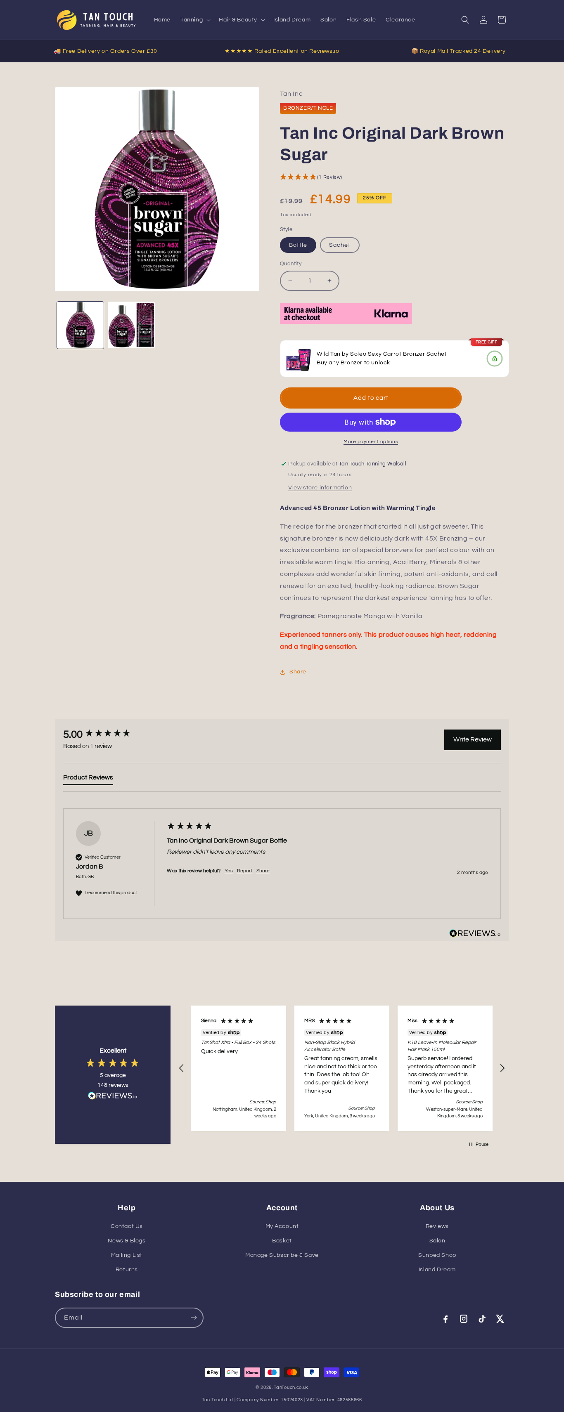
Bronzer (352, 363)
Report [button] (244, 871)
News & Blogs (126, 1241)
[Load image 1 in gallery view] (80, 325)
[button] (194, 19)
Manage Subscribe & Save (282, 1255)
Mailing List (126, 1255)
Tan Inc (291, 93)
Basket (282, 1241)
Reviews (437, 1226)
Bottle (298, 245)
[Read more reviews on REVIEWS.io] (112, 1098)
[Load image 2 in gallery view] (131, 325)
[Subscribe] (194, 1318)
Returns (127, 1270)
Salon (437, 1241)
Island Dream (437, 1270)
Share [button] (297, 672)
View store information (320, 488)
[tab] (88, 779)
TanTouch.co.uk (291, 1387)
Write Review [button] (472, 739)
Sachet (340, 245)
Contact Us (127, 1226)
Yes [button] (229, 871)
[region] (342, 1068)
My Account (282, 1226)
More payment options (371, 441)
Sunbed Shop (437, 1255)
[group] (106, 734)
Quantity (290, 264)
